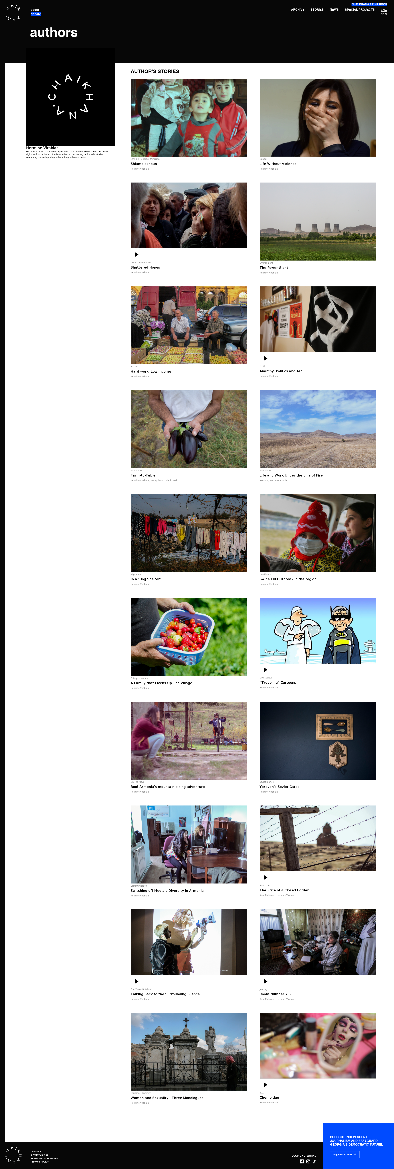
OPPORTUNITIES (39, 1155)
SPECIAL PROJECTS (360, 9)
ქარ (384, 14)
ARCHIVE (297, 9)
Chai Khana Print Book (369, 4)
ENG (384, 9)
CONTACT (36, 1152)
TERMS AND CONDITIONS (44, 1158)
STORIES (317, 9)
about (35, 10)
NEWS (334, 9)
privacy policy (40, 1162)
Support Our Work (342, 1155)
